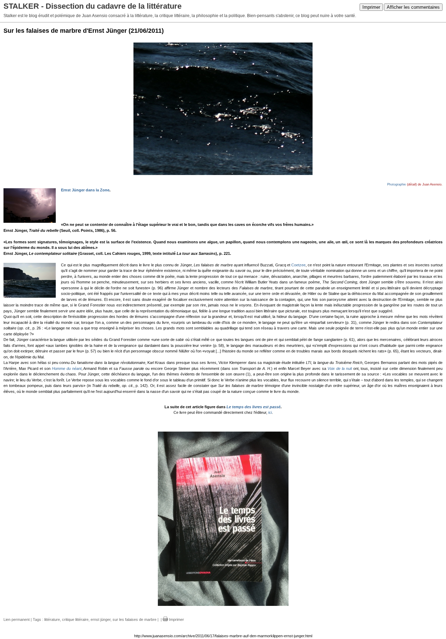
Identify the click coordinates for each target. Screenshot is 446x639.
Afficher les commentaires (413, 7)
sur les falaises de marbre (134, 619)
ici (270, 412)
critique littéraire (75, 619)
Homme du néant (67, 368)
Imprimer (371, 7)
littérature (52, 619)
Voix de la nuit (340, 368)
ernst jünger (100, 619)
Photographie (396, 184)
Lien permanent (16, 619)
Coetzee (298, 265)
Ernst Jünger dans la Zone (85, 190)
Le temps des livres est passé (253, 407)
